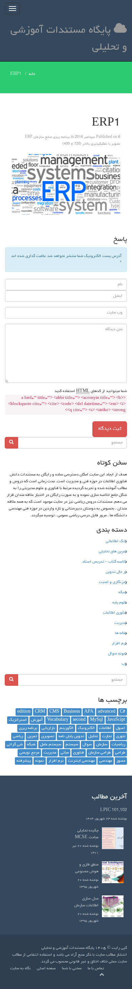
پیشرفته (24, 761)
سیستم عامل (50, 744)
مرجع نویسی (29, 752)
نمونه (39, 761)
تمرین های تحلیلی (113, 551)
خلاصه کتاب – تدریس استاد (104, 562)
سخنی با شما (72, 968)
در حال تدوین (116, 572)
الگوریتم (66, 728)
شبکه (122, 592)
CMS (54, 712)
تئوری (120, 736)
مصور (120, 761)
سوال (87, 744)
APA (88, 712)
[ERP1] (66, 184)
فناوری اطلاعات (115, 613)
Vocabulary (57, 720)
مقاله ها (121, 633)
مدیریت (120, 623)
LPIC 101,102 (113, 810)
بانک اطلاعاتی (116, 541)
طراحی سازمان (99, 752)
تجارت (107, 736)
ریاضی (18, 736)
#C (122, 712)
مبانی (65, 752)
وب (124, 664)
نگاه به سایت (20, 968)
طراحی (120, 752)
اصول (120, 728)
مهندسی (105, 761)
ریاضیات (118, 744)
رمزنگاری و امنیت (113, 582)
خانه (32, 74)
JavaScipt (116, 720)
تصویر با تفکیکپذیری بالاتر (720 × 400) (91, 144)
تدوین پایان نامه (71, 736)
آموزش (37, 720)
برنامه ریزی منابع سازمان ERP (47, 137)
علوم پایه (119, 602)
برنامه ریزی (28, 728)
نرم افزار (119, 643)
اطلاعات (105, 728)
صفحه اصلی (46, 968)
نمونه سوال (117, 653)
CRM (40, 712)
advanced (106, 712)
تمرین (32, 736)
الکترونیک (86, 728)
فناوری (78, 752)
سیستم (72, 744)
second (79, 720)
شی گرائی (15, 744)
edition (23, 712)
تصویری (47, 736)
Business (72, 712)
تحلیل (93, 736)
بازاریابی (48, 728)
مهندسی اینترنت (81, 761)
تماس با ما (96, 968)
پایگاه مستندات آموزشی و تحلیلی (68, 39)
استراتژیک (18, 720)
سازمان (101, 744)
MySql (96, 720)
